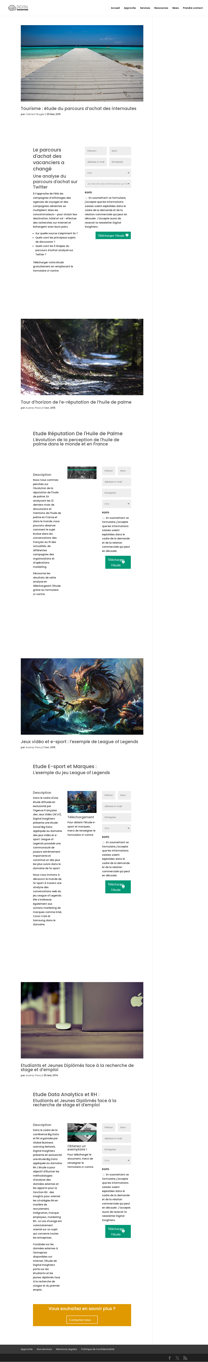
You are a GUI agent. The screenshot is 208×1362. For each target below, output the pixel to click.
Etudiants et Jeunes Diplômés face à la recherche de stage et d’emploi (77, 1068)
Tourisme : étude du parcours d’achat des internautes (78, 108)
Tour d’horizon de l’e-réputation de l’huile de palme (76, 402)
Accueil (115, 8)
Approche (130, 8)
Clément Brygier (35, 114)
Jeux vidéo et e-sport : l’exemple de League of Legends (79, 742)
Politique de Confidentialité (97, 1349)
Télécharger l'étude (111, 235)
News (175, 8)
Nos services (44, 1349)
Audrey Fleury (34, 407)
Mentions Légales (66, 1349)
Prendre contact (193, 8)
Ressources (161, 8)
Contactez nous (80, 637)
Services (145, 8)
